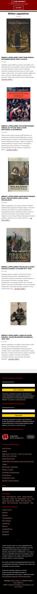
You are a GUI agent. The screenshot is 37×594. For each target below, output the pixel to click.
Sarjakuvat (5, 534)
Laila (32, 499)
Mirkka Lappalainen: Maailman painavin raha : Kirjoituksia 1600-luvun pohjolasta (18, 198)
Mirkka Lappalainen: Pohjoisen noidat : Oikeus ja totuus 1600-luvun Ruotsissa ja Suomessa (18, 127)
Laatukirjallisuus (7, 529)
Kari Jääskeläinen (20, 499)
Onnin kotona (6, 448)
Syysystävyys (6, 475)
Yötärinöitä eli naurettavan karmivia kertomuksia (18, 461)
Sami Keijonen (18, 583)
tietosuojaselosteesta (9, 576)
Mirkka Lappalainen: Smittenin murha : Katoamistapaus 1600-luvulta (17, 58)
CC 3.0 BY (18, 587)
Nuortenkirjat (6, 521)
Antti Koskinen (11, 497)
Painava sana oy (15, 580)
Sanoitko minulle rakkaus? (10, 481)
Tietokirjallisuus (7, 518)
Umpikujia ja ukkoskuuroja (10, 472)
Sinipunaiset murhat (8, 459)
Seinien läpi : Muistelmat (10, 467)
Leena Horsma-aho (8, 501)
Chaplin (4, 451)
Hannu (19, 497)
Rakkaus (4, 526)
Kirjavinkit (20, 2)
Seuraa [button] (30, 437)
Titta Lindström (24, 503)
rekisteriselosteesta (24, 576)
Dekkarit (5, 515)
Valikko (18, 7)
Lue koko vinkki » (7, 79)
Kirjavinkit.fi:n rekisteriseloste (16, 399)
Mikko (4, 503)
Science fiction (7, 510)
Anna (3, 497)
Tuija (31, 503)
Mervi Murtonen (26, 501)
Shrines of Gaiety (7, 470)
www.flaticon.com (28, 585)
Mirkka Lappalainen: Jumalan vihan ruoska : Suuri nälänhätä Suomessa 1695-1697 (17, 337)
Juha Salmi (5, 499)
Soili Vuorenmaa (12, 503)
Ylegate (4, 464)
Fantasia (4, 512)
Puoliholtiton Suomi (8, 478)
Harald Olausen (27, 497)
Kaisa (12, 499)
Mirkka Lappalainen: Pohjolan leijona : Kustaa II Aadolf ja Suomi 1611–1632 (18, 268)
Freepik (10, 585)
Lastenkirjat (6, 523)
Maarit (18, 501)
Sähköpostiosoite (8, 382)
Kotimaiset (5, 532)
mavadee (18, 585)
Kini (28, 499)
